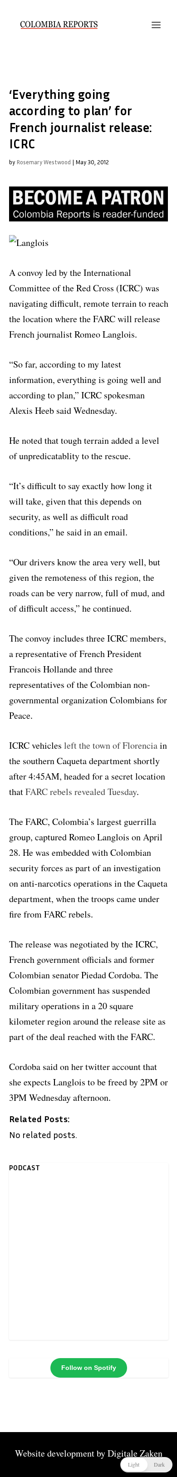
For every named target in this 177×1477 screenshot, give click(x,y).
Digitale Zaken (135, 1453)
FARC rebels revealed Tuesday (81, 791)
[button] (146, 1464)
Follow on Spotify (88, 1367)
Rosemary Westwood (43, 162)
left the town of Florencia (109, 745)
